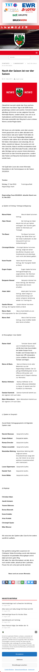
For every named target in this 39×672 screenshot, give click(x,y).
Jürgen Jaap (19, 79)
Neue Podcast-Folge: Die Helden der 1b (15, 625)
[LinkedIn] (5, 27)
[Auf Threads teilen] (35, 582)
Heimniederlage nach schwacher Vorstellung (17, 603)
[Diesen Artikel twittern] (6, 582)
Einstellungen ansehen (19, 665)
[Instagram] (16, 27)
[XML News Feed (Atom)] (2, 27)
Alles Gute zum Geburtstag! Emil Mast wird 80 (17, 609)
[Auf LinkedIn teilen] (9, 582)
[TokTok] (19, 27)
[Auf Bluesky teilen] (31, 582)
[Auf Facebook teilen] (3, 582)
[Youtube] (12, 27)
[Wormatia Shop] (26, 27)
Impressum (31, 669)
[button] (36, 632)
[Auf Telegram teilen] (28, 582)
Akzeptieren (19, 654)
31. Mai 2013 (8, 79)
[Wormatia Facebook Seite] (22, 27)
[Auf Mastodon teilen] (25, 582)
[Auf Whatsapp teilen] (22, 582)
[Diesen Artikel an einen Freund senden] (16, 582)
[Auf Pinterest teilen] (12, 582)
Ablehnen (19, 659)
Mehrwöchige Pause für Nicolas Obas (14, 614)
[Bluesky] (8, 27)
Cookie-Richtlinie (9, 669)
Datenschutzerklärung (21, 669)
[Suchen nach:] (19, 57)
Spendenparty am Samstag (11, 620)
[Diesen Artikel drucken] (19, 582)
